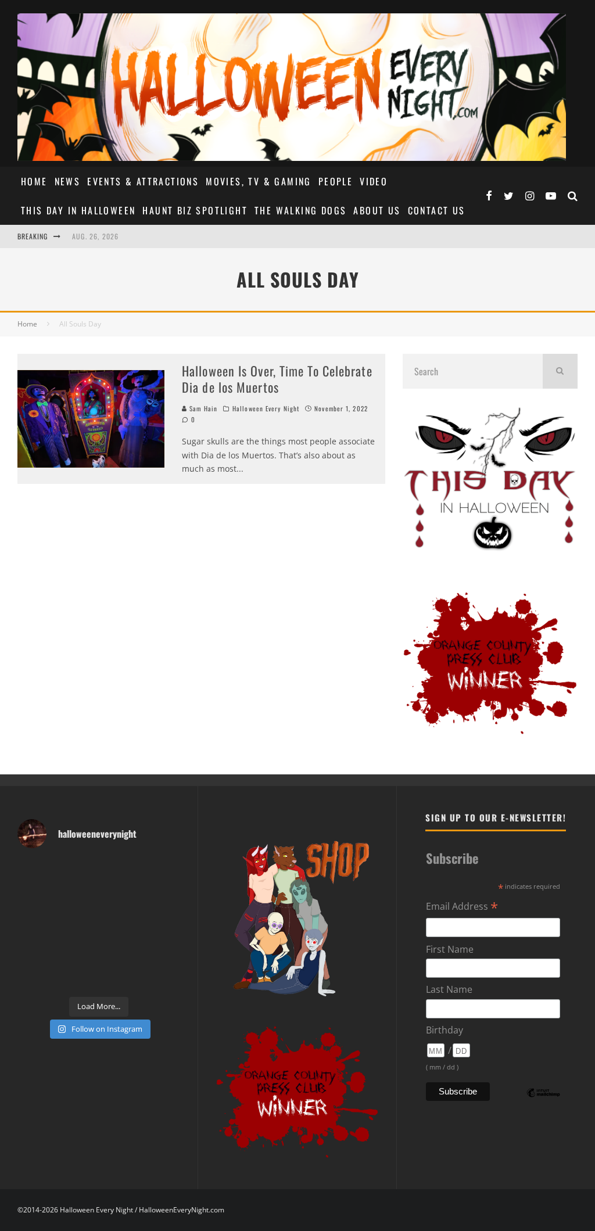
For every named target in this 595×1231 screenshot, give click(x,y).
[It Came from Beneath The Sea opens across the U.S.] (120, 872)
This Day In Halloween (78, 210)
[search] (560, 371)
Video (374, 181)
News (68, 181)
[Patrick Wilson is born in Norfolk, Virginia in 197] (78, 872)
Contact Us (436, 210)
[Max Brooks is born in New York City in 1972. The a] (162, 951)
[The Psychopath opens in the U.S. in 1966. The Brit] (78, 977)
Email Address (462, 907)
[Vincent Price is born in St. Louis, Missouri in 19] (120, 924)
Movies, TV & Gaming (258, 181)
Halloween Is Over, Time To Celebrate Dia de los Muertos (277, 379)
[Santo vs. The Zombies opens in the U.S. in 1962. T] (120, 898)
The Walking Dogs (300, 210)
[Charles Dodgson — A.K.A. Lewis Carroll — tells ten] (35, 872)
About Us (376, 210)
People (335, 181)
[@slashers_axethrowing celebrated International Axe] (78, 898)
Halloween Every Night (265, 408)
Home (34, 181)
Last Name (449, 989)
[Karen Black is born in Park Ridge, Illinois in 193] (162, 872)
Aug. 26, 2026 (95, 236)
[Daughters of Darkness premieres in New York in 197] (78, 924)
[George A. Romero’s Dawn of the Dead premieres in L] (78, 951)
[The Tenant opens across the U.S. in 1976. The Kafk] (162, 924)
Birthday (444, 1030)
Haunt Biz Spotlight (195, 210)
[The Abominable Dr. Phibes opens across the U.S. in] (162, 977)
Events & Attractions (143, 181)
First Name (450, 949)
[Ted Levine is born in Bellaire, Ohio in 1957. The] (35, 924)
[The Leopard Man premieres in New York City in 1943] (120, 977)
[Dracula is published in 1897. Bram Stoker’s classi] (35, 951)
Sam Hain (202, 408)
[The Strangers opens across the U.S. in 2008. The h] (162, 898)
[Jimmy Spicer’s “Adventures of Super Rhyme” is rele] (35, 977)
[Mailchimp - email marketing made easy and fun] (543, 1100)
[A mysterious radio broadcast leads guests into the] (35, 898)
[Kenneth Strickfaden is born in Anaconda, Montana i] (120, 951)
